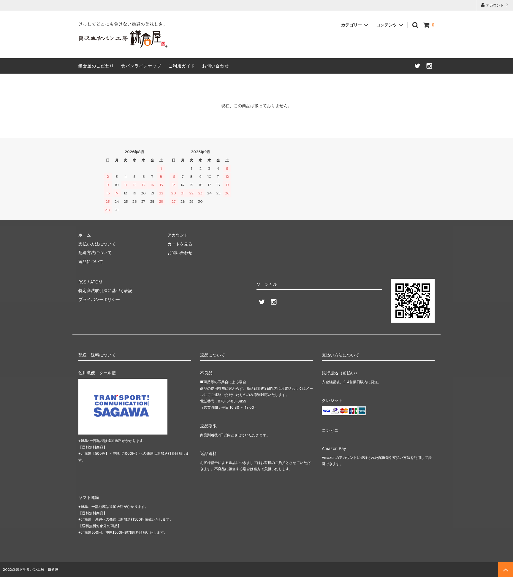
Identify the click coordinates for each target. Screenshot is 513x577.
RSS (82, 281)
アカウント (495, 5)
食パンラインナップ (141, 65)
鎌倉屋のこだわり (96, 65)
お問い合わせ (215, 65)
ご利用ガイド (181, 65)
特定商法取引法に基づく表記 (105, 290)
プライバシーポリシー (99, 299)
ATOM (96, 281)
